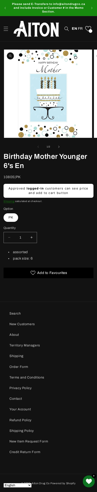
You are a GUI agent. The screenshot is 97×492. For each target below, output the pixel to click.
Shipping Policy (21, 431)
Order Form (18, 367)
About (14, 334)
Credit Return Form (24, 452)
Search (15, 313)
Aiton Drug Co (41, 483)
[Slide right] (59, 147)
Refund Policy (20, 420)
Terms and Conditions (26, 377)
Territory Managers (24, 345)
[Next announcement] (92, 8)
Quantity (10, 228)
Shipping (9, 201)
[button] (6, 29)
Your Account (20, 409)
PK (10, 217)
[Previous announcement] (5, 8)
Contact (15, 398)
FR (80, 28)
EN (74, 28)
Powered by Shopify (63, 483)
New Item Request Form (28, 441)
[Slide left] (38, 147)
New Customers (22, 324)
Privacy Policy (20, 388)
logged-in (35, 188)
